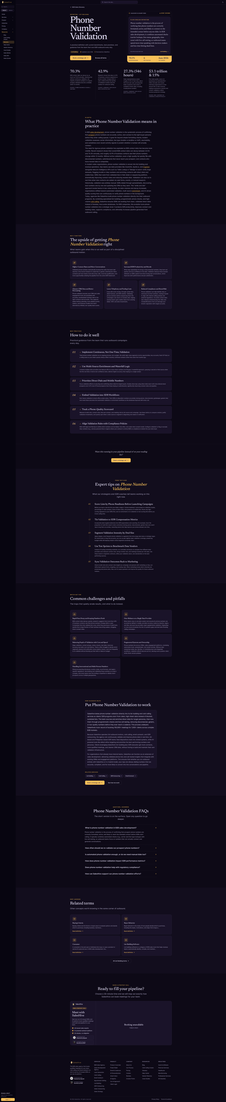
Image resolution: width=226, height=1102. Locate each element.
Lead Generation (99, 1072)
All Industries (162, 1078)
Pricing (3, 26)
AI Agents (113, 1078)
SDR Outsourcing (115, 776)
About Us (129, 1065)
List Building (74, 52)
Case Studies (7, 50)
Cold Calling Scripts (7, 38)
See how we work (113, 783)
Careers (128, 1073)
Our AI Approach (115, 1081)
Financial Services (163, 1067)
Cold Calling (102, 776)
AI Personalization (115, 1073)
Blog (5, 35)
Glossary (6, 42)
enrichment (136, 191)
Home (3, 14)
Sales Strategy (98, 1091)
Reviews (128, 1076)
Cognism (146, 167)
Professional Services (164, 1076)
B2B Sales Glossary (78, 7)
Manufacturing (162, 1073)
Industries (4, 23)
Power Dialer (114, 1067)
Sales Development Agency (99, 1068)
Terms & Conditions (166, 1099)
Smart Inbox (113, 1076)
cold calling (95, 201)
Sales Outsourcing (99, 1088)
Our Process (129, 1067)
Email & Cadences (115, 1070)
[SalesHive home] (81, 1062)
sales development (97, 132)
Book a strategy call (79, 58)
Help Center (7, 44)
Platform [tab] (11, 10)
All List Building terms (120, 961)
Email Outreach (130, 776)
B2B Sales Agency (99, 1065)
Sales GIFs (6, 55)
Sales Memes (7, 53)
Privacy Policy (155, 1099)
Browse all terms (100, 58)
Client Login (113, 1084)
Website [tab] (4, 10)
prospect (91, 135)
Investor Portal (130, 1078)
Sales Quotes (7, 58)
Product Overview (115, 1065)
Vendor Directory (8, 47)
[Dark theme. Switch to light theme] (223, 2)
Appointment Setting (100, 1080)
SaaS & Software (163, 1065)
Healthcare (161, 1070)
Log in (7, 1099)
